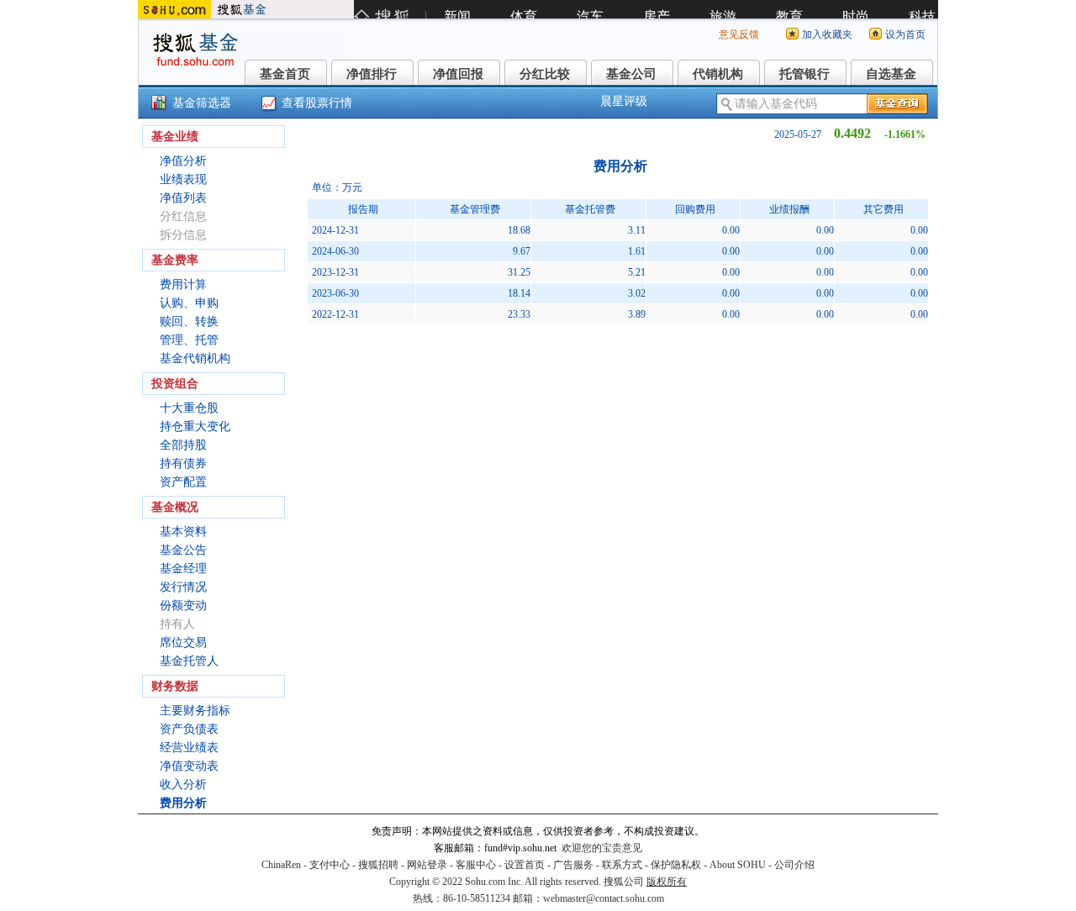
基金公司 (631, 74)
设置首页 (524, 865)
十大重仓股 (189, 408)
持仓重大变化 (195, 426)
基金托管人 (189, 661)
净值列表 (183, 198)
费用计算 (183, 284)
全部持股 (183, 445)
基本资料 (183, 531)
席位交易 (183, 642)
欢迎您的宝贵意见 (602, 848)
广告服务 (573, 865)
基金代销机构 (195, 358)
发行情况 (183, 587)
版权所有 (666, 881)
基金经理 (183, 568)
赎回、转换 (189, 321)
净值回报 (458, 74)
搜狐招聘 (378, 865)
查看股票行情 (317, 103)
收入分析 (183, 784)
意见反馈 (739, 34)
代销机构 (718, 74)
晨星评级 (623, 101)
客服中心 (476, 865)
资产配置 (183, 482)
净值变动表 (189, 766)
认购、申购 (189, 303)
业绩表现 (183, 179)
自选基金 (891, 74)
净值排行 (371, 74)
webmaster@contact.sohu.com (603, 898)
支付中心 (329, 865)
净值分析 (183, 161)
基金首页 (285, 74)
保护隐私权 (676, 865)
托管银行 (804, 74)
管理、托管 (189, 340)
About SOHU (737, 865)
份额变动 (183, 605)
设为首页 (905, 34)
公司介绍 (794, 865)
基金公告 (183, 550)
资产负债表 (189, 729)
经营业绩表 (189, 747)
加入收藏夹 (827, 34)
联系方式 (622, 865)
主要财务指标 (195, 710)
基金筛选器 (201, 103)
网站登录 (427, 865)
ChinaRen (281, 865)
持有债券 (183, 463)
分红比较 (545, 74)
